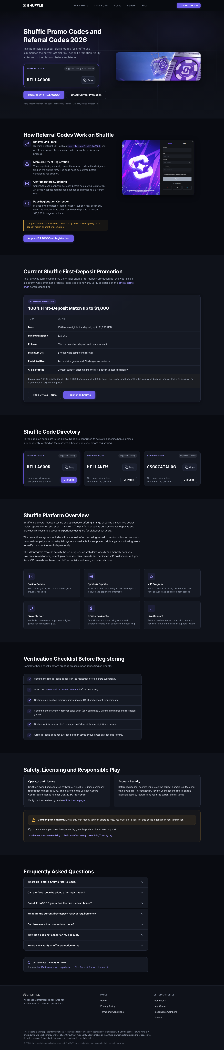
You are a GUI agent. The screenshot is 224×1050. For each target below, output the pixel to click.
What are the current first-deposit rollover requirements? (62, 913)
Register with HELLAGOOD (44, 94)
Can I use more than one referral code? (51, 924)
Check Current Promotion (86, 94)
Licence (158, 1017)
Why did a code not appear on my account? (53, 934)
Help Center (160, 1006)
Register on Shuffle (79, 394)
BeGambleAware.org (75, 835)
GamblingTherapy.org (100, 835)
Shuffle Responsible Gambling (44, 835)
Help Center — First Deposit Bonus (77, 967)
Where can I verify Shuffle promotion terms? (54, 945)
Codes (117, 5)
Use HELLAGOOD (189, 5)
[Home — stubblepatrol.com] (33, 5)
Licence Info (103, 967)
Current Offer (101, 5)
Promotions (160, 1000)
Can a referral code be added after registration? (56, 892)
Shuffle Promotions (47, 967)
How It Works (80, 5)
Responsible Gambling (165, 1011)
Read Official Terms (45, 394)
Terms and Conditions (112, 1011)
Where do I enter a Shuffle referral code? (52, 881)
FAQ (144, 5)
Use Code (69, 479)
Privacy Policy (107, 1006)
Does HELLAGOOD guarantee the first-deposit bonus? (60, 903)
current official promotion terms (61, 689)
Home (103, 1000)
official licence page (74, 800)
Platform (131, 5)
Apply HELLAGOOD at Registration (48, 238)
